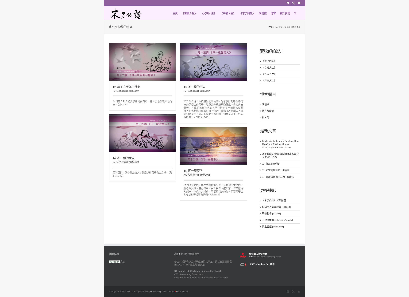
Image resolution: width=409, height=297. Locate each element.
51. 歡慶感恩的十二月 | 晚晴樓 (278, 177)
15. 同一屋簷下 (193, 170)
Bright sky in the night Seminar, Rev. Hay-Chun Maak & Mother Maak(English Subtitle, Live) (280, 144)
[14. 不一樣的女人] (142, 115)
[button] (295, 13)
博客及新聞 (268, 111)
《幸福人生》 (269, 67)
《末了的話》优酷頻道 (274, 200)
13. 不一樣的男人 (194, 87)
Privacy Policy (155, 291)
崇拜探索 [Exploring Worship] (277, 220)
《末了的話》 (269, 61)
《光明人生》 (269, 74)
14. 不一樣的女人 (124, 158)
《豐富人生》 (269, 80)
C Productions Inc (181, 291)
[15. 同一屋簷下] (213, 128)
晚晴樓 (265, 104)
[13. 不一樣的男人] (213, 44)
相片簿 (265, 117)
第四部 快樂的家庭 (130, 91)
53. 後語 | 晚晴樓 (271, 163)
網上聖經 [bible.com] (273, 226)
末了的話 (117, 91)
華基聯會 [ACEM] (271, 213)
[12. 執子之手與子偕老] (142, 44)
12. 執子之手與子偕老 (126, 87)
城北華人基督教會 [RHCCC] (277, 207)
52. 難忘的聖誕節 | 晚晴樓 (275, 170)
